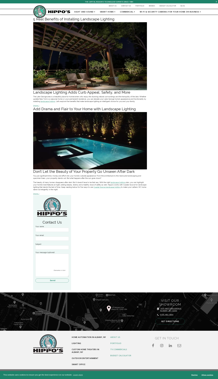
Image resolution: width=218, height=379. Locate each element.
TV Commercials (118, 349)
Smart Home (107, 12)
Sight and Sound (84, 12)
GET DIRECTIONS (170, 321)
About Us (113, 6)
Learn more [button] (78, 375)
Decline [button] (194, 375)
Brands (152, 6)
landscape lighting (48, 101)
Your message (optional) (45, 252)
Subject (38, 244)
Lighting (76, 343)
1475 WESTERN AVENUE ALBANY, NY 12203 (171, 309)
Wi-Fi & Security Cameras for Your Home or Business (169, 12)
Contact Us (126, 6)
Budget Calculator (168, 6)
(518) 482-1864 (166, 315)
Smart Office (78, 364)
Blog (183, 6)
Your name (39, 226)
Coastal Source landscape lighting (107, 187)
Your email (39, 235)
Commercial (126, 12)
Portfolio (140, 6)
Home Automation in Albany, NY (89, 337)
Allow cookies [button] (207, 375)
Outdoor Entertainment (85, 358)
